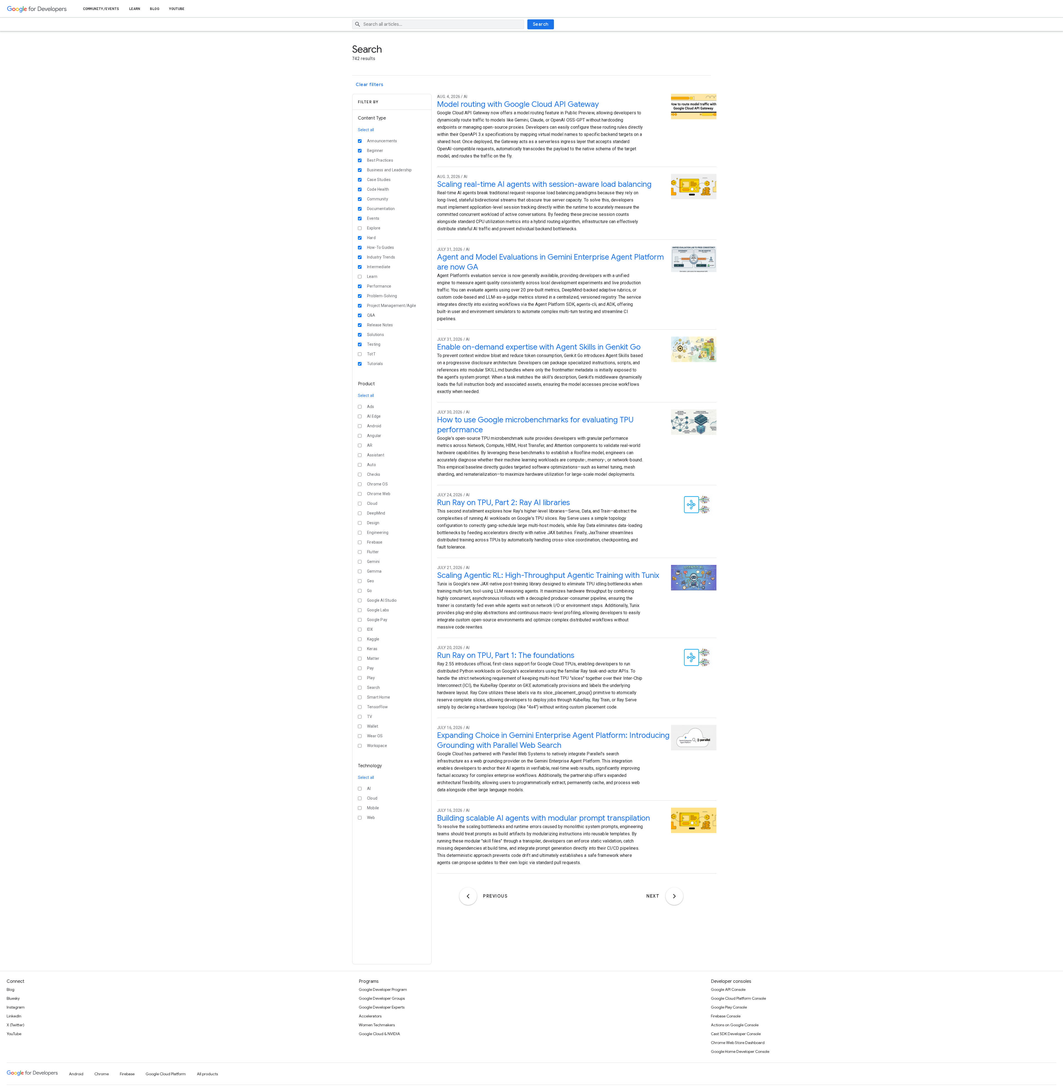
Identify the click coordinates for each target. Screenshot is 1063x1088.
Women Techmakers (377, 1024)
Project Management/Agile (391, 305)
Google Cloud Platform (166, 1073)
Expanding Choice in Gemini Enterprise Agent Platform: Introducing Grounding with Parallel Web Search (553, 740)
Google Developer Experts (381, 1007)
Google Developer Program (383, 989)
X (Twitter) (15, 1024)
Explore (373, 228)
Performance (379, 286)
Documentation (381, 208)
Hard (371, 238)
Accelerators (370, 1016)
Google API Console (728, 989)
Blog (154, 8)
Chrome (101, 1073)
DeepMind (376, 513)
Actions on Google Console (734, 1024)
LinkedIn (14, 1016)
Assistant (375, 455)
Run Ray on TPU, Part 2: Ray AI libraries (503, 502)
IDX (370, 629)
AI (369, 788)
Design (373, 523)
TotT (371, 354)
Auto (371, 464)
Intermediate (378, 267)
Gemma (374, 571)
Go (369, 590)
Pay (370, 668)
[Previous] (468, 896)
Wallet (372, 726)
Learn (134, 8)
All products (207, 1073)
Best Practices (380, 160)
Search (541, 24)
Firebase (375, 542)
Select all (366, 130)
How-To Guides (380, 247)
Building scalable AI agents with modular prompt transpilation (543, 818)
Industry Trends (381, 257)
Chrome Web (378, 494)
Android (374, 426)
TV (369, 716)
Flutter (373, 552)
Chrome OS (377, 484)
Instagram (16, 1007)
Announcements (382, 141)
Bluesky (13, 998)
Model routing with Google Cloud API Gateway (518, 104)
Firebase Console (726, 1016)
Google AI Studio (382, 600)
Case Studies (379, 179)
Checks (373, 474)
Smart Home (378, 697)
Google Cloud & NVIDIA (379, 1033)
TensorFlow (377, 707)
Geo (370, 581)
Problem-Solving (382, 296)
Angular (374, 435)
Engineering (377, 532)
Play (371, 678)
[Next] (674, 896)
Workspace (377, 745)
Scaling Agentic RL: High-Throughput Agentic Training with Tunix (548, 575)
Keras (372, 649)
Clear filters (369, 84)
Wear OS (375, 736)
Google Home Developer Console (740, 1051)
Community (377, 199)
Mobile (373, 808)
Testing (373, 344)
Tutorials (375, 363)
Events (373, 218)
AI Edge (374, 416)
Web (371, 817)
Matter (373, 658)
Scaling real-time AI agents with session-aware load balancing (544, 184)
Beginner (375, 150)
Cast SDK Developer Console (736, 1033)
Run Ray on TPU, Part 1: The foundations (505, 655)
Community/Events (101, 8)
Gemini (373, 561)
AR (369, 445)
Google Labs (378, 610)
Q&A (371, 315)
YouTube (177, 8)
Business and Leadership (389, 170)
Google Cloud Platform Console (738, 998)
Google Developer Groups (382, 998)
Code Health (378, 189)
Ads (370, 406)
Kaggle (373, 639)
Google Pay (377, 619)
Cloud (372, 503)
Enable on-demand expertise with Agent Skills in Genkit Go (539, 347)
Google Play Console (729, 1007)
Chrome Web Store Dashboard (738, 1042)
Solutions (375, 334)
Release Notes (380, 325)
